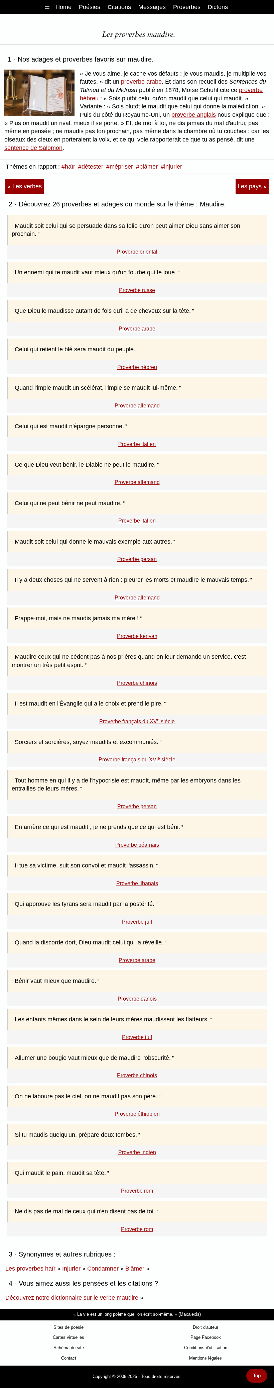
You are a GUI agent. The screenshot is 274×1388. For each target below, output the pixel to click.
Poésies (89, 7)
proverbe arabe (141, 81)
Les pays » (252, 186)
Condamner (103, 1268)
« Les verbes (24, 186)
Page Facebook (205, 1337)
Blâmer (134, 1268)
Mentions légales (205, 1358)
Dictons (218, 7)
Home (63, 7)
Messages (152, 7)
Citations (119, 7)
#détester (90, 166)
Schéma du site (68, 1347)
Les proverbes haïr (30, 1268)
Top (257, 1375)
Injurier (71, 1268)
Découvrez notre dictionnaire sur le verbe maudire (71, 1297)
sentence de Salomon (33, 148)
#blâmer (147, 166)
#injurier (171, 166)
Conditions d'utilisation (205, 1347)
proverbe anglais (193, 114)
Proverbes (186, 7)
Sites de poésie (68, 1327)
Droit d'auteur (205, 1327)
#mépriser (119, 166)
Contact (68, 1358)
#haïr (68, 166)
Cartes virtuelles (68, 1337)
